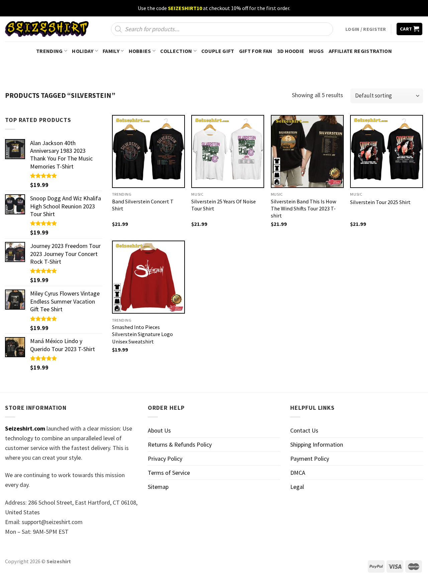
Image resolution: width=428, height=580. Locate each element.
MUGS (316, 51)
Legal (297, 487)
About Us (159, 430)
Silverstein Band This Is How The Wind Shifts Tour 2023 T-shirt (303, 208)
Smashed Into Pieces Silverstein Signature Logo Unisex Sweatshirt (142, 334)
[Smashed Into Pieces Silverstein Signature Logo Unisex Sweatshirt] (148, 277)
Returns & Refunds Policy (180, 444)
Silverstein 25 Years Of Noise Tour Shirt (223, 205)
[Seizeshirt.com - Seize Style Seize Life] (47, 29)
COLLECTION (176, 51)
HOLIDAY (82, 51)
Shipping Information (316, 444)
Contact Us (304, 430)
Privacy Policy (165, 458)
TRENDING (49, 51)
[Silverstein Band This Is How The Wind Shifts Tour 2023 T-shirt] (307, 151)
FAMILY (111, 51)
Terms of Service (169, 472)
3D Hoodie (291, 51)
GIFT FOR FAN (256, 51)
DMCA (297, 472)
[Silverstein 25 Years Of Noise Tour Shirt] (227, 151)
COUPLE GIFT (217, 51)
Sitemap (158, 487)
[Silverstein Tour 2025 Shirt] (386, 151)
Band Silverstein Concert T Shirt (143, 205)
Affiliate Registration (360, 51)
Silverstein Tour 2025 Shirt (380, 202)
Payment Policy (309, 458)
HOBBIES (140, 51)
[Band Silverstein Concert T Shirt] (148, 151)
